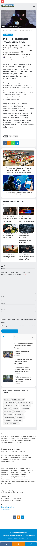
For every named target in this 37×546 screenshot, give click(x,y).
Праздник (20, 417)
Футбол (7, 420)
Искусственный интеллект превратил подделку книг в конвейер (25, 239)
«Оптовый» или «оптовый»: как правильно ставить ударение (23, 345)
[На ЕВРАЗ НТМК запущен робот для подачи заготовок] (8, 362)
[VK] (5, 143)
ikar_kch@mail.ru (7, 507)
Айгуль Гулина (10, 57)
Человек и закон (26, 30)
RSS (10, 136)
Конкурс (8, 411)
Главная (8, 30)
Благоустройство (10, 405)
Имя (3, 296)
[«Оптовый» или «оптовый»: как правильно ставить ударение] (8, 346)
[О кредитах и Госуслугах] (10, 228)
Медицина (19, 414)
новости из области (11, 423)
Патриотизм (9, 417)
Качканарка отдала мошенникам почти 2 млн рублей (10, 220)
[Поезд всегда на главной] (10, 249)
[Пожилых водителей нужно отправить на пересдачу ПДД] (26, 249)
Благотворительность (24, 402)
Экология (18, 420)
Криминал (8, 414)
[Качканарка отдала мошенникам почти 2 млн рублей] (10, 211)
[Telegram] (17, 143)
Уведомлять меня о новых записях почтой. (19, 326)
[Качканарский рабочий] (7, 5)
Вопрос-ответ (25, 405)
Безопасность (9, 402)
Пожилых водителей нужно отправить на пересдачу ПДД (26, 257)
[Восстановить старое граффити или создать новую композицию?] (8, 370)
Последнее (7, 337)
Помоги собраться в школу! (15, 1)
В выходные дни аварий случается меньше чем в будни (26, 220)
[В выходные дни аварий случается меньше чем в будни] (26, 211)
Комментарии (30, 337)
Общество (15, 30)
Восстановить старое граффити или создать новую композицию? (22, 369)
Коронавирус (19, 411)
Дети (7, 408)
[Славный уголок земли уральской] (8, 354)
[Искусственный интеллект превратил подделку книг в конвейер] (26, 228)
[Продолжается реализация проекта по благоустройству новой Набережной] (8, 378)
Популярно (18, 337)
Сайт (3, 310)
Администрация (18, 399)
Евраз (15, 408)
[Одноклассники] (9, 143)
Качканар (15, 136)
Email (3, 303)
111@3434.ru (5, 509)
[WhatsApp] (13, 143)
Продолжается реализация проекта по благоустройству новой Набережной (22, 378)
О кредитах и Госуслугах (8, 236)
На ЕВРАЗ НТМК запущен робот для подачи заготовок (23, 361)
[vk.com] (14, 517)
